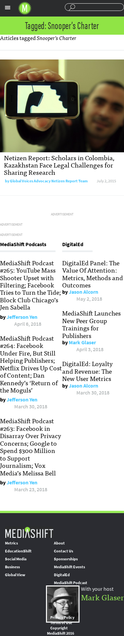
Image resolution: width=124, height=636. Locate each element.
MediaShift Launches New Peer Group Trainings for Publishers (91, 324)
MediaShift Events (69, 567)
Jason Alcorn (83, 291)
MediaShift (29, 532)
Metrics (11, 543)
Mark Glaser (82, 342)
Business (12, 567)
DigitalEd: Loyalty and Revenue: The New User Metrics (87, 370)
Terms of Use (61, 622)
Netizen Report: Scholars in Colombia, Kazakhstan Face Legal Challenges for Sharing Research (59, 164)
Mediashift (25, 8)
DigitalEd (62, 575)
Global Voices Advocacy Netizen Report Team (49, 181)
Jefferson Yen (22, 317)
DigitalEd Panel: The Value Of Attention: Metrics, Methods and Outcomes (92, 274)
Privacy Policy (62, 617)
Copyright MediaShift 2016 (60, 630)
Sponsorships (66, 559)
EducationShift (18, 551)
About (59, 543)
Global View (15, 575)
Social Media (15, 559)
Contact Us (63, 551)
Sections (8, 8)
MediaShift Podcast (70, 582)
